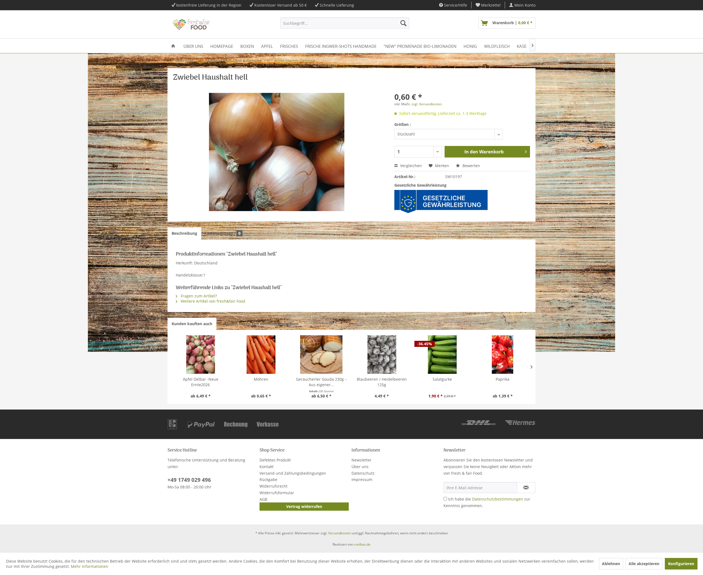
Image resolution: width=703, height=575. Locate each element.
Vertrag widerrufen (304, 506)
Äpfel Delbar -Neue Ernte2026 (200, 382)
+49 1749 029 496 (189, 479)
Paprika (502, 379)
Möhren (261, 379)
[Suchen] (403, 23)
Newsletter (362, 460)
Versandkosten (339, 533)
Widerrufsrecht (274, 486)
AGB (263, 499)
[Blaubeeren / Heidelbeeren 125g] (381, 354)
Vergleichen (410, 165)
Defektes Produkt (275, 460)
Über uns (360, 466)
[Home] (173, 45)
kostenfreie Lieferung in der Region (208, 5)
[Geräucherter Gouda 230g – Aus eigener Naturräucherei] (321, 354)
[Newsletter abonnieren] (526, 487)
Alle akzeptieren (644, 563)
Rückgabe (268, 479)
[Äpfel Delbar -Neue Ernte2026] (200, 354)
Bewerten (470, 165)
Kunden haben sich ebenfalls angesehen (261, 323)
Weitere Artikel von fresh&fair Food (212, 301)
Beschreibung (184, 233)
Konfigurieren (681, 563)
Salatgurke (442, 379)
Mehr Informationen (89, 566)
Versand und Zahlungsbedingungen (293, 473)
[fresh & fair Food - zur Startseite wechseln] (190, 24)
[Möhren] (260, 354)
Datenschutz (363, 473)
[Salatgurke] (442, 354)
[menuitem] (488, 5)
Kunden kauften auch (192, 323)
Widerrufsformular (277, 492)
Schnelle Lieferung (337, 5)
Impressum (362, 479)
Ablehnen (611, 563)
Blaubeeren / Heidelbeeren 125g (382, 382)
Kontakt (267, 466)
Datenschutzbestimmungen (497, 499)
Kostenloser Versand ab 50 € (280, 5)
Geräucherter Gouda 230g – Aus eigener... (321, 382)
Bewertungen (224, 233)
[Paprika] (502, 354)
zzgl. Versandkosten (426, 104)
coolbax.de (362, 544)
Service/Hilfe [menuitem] (455, 5)
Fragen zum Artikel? (198, 295)
